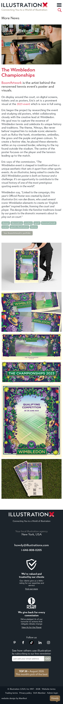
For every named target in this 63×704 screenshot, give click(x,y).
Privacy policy (25, 693)
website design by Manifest (14, 698)
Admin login (52, 693)
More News (10, 18)
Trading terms (11, 693)
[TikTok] (31, 643)
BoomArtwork (11, 83)
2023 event (23, 104)
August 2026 (31, 671)
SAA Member (39, 693)
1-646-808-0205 (31, 550)
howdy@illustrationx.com (31, 545)
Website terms (49, 689)
